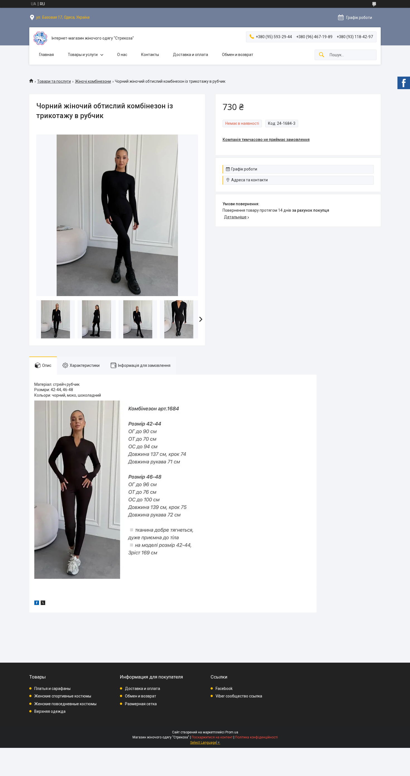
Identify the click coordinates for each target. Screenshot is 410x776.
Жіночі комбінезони (93, 81)
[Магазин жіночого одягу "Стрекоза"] (40, 38)
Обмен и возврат (237, 54)
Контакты (150, 54)
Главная (46, 54)
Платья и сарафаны (52, 688)
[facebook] (36, 603)
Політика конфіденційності (256, 737)
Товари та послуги (54, 81)
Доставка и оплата (190, 54)
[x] (43, 603)
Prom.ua (231, 732)
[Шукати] (321, 55)
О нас (122, 54)
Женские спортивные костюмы (62, 696)
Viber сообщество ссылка (239, 696)
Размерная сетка (141, 704)
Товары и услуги (83, 54)
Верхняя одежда (50, 711)
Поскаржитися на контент (212, 737)
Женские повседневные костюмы (65, 704)
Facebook (224, 688)
